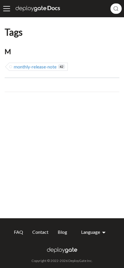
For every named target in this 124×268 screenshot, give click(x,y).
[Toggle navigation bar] (6, 8)
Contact (40, 232)
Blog (62, 232)
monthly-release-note (38, 66)
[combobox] (116, 8)
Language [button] (91, 232)
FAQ (18, 232)
